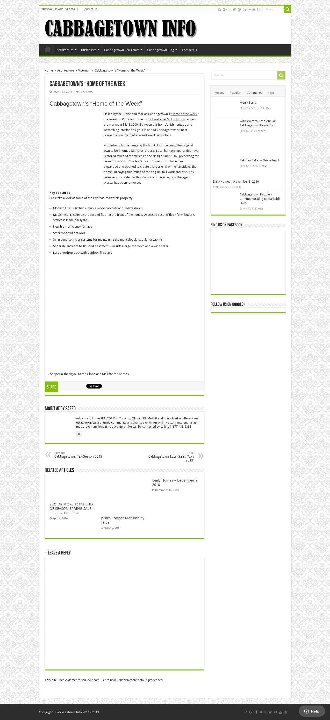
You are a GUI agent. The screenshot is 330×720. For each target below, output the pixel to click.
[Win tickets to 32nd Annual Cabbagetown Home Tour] (225, 137)
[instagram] (259, 9)
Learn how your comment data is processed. (132, 680)
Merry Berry (248, 102)
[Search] (287, 9)
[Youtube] (254, 9)
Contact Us (89, 9)
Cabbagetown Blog (160, 50)
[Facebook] (230, 9)
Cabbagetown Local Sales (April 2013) (171, 456)
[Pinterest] (239, 9)
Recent (219, 92)
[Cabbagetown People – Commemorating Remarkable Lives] (225, 199)
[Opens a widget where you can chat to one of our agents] (312, 712)
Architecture (65, 50)
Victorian (84, 70)
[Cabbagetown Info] (121, 28)
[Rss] (219, 9)
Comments (254, 92)
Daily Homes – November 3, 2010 (236, 181)
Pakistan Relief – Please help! (259, 160)
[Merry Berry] (225, 108)
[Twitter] (234, 9)
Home (47, 49)
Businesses (88, 50)
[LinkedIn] (244, 9)
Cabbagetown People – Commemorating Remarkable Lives (260, 199)
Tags (271, 92)
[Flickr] (249, 9)
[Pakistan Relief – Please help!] (225, 167)
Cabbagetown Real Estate (121, 50)
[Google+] (225, 9)
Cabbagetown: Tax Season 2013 (78, 454)
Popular (235, 92)
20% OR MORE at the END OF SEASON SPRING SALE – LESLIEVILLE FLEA (72, 508)
